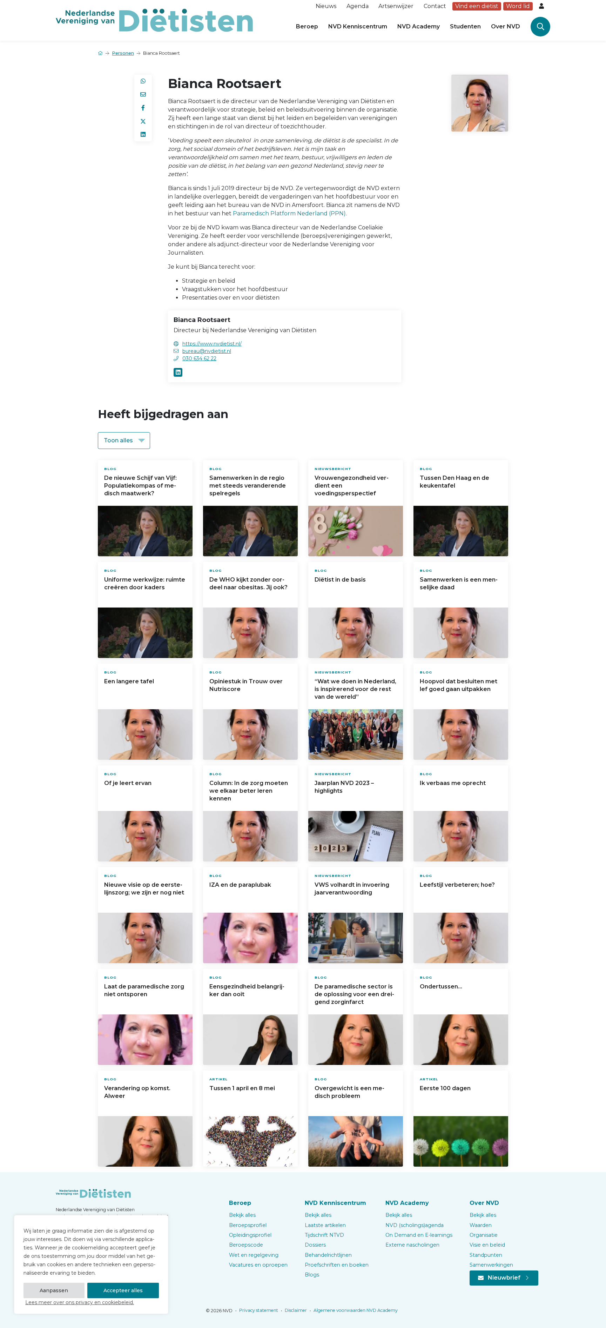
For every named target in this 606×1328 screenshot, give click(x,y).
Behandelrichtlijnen (328, 1255)
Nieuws (326, 6)
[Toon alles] (124, 440)
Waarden (481, 1225)
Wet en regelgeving (253, 1255)
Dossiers (315, 1245)
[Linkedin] (178, 372)
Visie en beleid (487, 1245)
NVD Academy (418, 26)
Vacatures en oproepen (258, 1265)
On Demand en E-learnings (418, 1235)
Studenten (465, 26)
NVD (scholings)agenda (414, 1225)
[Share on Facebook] (143, 108)
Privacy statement (258, 1310)
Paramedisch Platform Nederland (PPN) (289, 213)
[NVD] (154, 19)
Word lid (518, 6)
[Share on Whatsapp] (143, 81)
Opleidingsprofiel (250, 1235)
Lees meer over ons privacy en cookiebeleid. (79, 1302)
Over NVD (505, 26)
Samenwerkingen (491, 1265)
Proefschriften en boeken (337, 1265)
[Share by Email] (143, 94)
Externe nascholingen (412, 1245)
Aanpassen (54, 1290)
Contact (435, 6)
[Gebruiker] (542, 6)
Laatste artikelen (325, 1225)
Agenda (357, 6)
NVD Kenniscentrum (357, 26)
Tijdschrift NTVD (324, 1235)
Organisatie (484, 1235)
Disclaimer (295, 1310)
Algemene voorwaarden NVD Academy (355, 1310)
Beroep (307, 26)
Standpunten (486, 1255)
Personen (123, 53)
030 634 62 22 (199, 358)
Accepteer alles (123, 1290)
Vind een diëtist (476, 6)
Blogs (312, 1275)
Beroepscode (246, 1245)
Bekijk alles (242, 1215)
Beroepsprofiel (248, 1225)
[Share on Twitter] (143, 121)
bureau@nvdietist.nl (206, 351)
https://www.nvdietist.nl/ (212, 344)
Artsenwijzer (395, 6)
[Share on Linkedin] (143, 134)
